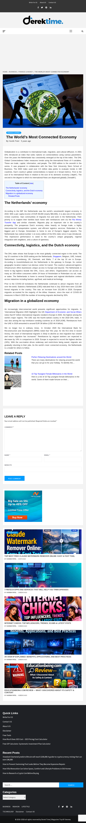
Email (47, 455)
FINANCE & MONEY (14, 133)
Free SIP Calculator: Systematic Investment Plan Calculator (27, 744)
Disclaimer (7, 731)
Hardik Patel (14, 141)
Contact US (52, 2)
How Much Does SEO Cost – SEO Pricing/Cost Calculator (25, 739)
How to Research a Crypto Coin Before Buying (21, 773)
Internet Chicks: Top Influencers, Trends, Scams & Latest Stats (37, 623)
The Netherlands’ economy (16, 188)
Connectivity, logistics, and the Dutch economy (24, 191)
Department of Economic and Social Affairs (63, 312)
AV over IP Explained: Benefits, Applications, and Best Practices (37, 657)
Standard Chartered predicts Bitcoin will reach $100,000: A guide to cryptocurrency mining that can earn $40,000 (42, 758)
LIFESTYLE (26, 806)
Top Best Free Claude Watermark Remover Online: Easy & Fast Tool (39, 556)
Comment (9, 427)
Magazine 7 (55, 819)
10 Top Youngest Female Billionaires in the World (51, 374)
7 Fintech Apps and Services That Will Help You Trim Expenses (36, 590)
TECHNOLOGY (12, 532)
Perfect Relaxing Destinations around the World (51, 357)
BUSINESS (6, 806)
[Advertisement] (43, 52)
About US (43, 2)
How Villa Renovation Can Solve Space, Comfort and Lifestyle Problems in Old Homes (37, 768)
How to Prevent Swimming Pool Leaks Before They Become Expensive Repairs (34, 764)
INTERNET (11, 599)
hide (31, 183)
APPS (9, 566)
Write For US (33, 2)
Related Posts (14, 196)
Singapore (57, 256)
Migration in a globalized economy (19, 193)
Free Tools (7, 735)
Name (7, 455)
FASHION (16, 806)
